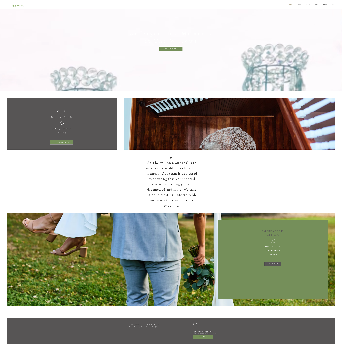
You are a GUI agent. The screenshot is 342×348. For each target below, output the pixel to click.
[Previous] (11, 181)
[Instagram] (196, 324)
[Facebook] (194, 324)
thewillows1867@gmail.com (154, 327)
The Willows (18, 5)
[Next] (330, 181)
